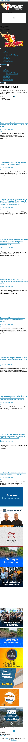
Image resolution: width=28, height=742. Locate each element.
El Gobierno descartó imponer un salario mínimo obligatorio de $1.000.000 (13, 473)
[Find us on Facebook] (0, 735)
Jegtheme (13, 740)
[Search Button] (14, 96)
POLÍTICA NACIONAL (12, 56)
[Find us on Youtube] (4, 735)
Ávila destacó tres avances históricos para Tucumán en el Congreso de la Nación (12, 319)
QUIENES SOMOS (8, 62)
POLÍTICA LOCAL (11, 54)
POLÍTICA (6, 53)
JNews (6, 738)
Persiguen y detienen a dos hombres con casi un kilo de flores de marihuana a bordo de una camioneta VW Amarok (13, 397)
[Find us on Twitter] (2, 735)
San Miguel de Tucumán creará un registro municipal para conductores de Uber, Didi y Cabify (14, 124)
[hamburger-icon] (0, 48)
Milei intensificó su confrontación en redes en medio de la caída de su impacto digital (14, 281)
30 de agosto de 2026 (7, 129)
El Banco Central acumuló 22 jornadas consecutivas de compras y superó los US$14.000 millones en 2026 (13, 436)
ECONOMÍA (6, 57)
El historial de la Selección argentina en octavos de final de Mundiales (13, 163)
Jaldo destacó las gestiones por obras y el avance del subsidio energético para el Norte (13, 359)
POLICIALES (6, 59)
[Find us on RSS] (5, 735)
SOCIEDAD (6, 60)
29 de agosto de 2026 (7, 324)
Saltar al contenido (5, 1)
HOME (5, 51)
